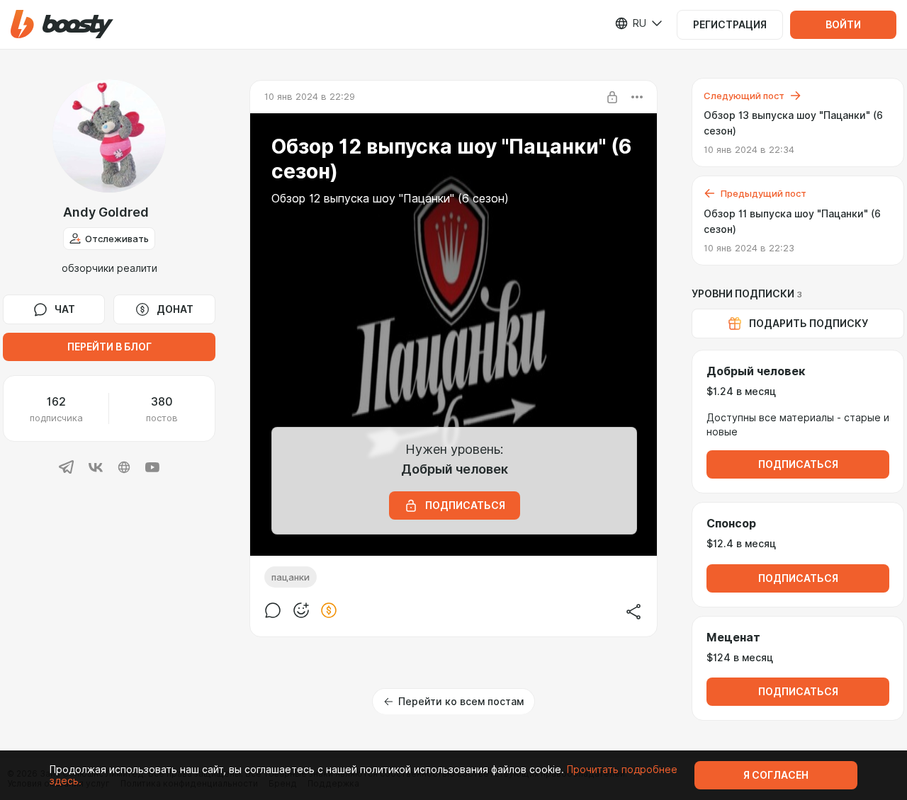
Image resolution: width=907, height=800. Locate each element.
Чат (65, 309)
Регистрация (730, 24)
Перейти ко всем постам (461, 701)
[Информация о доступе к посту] (612, 97)
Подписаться (798, 464)
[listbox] (630, 23)
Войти (843, 24)
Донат (175, 309)
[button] (62, 24)
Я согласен (776, 775)
